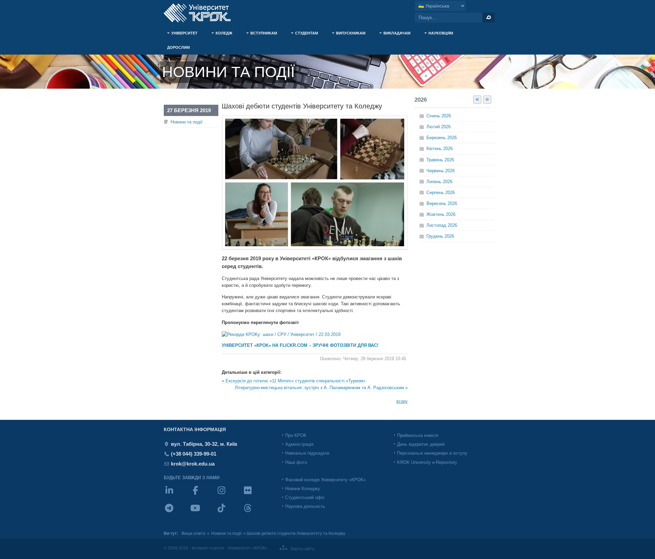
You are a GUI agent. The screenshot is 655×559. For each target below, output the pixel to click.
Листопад (441, 225)
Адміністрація (299, 444)
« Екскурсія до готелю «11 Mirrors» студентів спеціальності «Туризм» (293, 380)
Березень (441, 137)
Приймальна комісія (417, 435)
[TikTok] (229, 512)
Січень (438, 115)
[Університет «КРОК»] (201, 13)
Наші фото (296, 462)
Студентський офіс (305, 497)
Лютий (438, 126)
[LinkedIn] (177, 494)
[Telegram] (177, 512)
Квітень (439, 148)
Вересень (441, 203)
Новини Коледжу (302, 488)
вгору (402, 401)
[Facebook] (203, 494)
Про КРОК (295, 435)
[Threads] (255, 512)
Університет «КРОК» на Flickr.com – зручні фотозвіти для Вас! (300, 345)
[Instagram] (229, 494)
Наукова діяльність (305, 506)
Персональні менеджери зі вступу (432, 453)
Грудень (440, 236)
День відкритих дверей (421, 444)
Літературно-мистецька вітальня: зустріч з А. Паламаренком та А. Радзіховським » (321, 387)
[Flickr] (255, 494)
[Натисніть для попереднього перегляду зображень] (314, 247)
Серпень (440, 192)
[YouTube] (203, 512)
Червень (440, 170)
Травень (440, 159)
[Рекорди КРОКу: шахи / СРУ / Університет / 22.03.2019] (281, 334)
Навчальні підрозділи (307, 453)
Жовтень (440, 214)
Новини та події (187, 121)
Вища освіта (193, 533)
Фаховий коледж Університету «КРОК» (325, 479)
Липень (439, 181)
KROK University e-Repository (427, 462)
